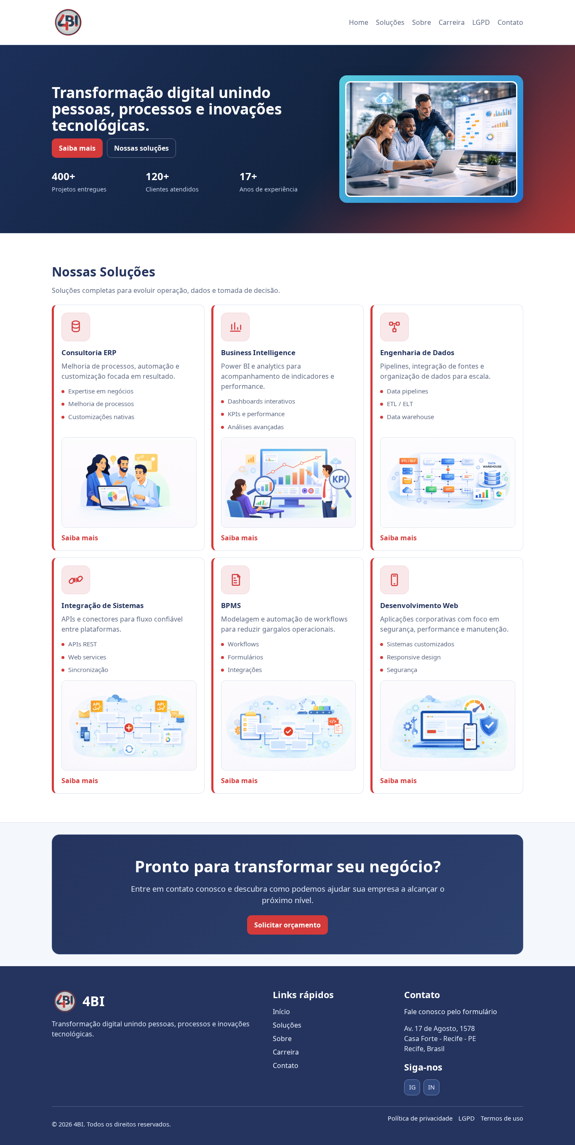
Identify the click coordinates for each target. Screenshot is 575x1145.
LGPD (481, 22)
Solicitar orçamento (287, 925)
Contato (510, 22)
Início (281, 1011)
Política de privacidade (420, 1118)
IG (412, 1087)
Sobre (421, 22)
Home (358, 22)
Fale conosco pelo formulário (450, 1011)
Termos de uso (502, 1118)
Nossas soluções (141, 148)
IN (431, 1087)
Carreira (452, 22)
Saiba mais (77, 148)
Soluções (390, 22)
